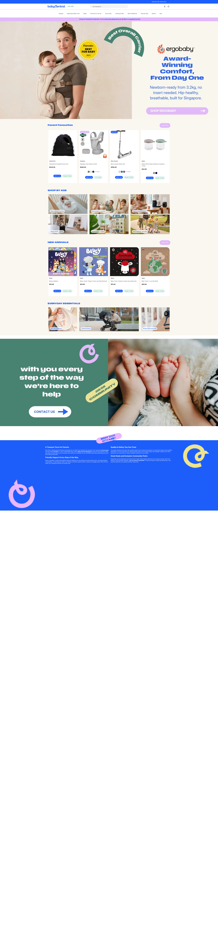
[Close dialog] (139, 445)
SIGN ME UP (125, 469)
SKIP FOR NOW (125, 474)
